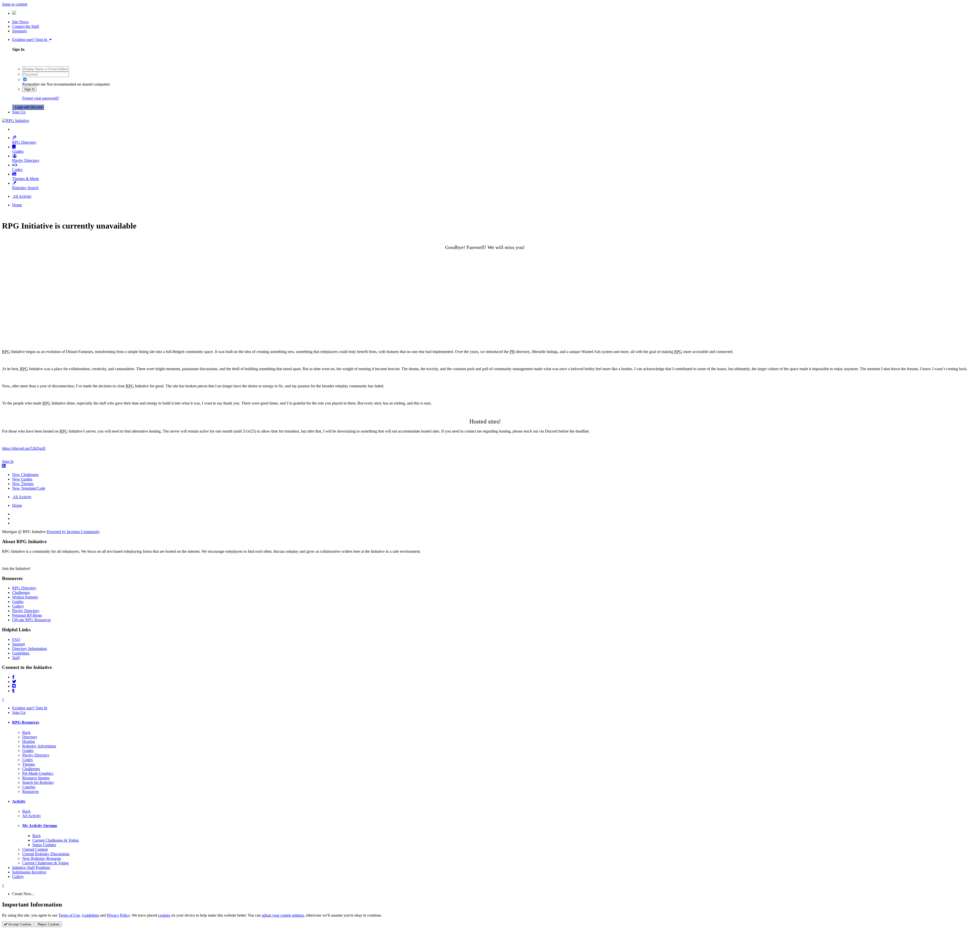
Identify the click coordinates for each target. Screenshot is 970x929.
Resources (30, 791)
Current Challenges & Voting (55, 840)
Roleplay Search (25, 188)
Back (26, 732)
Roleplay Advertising (39, 746)
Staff (16, 658)
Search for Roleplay (38, 782)
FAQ (16, 639)
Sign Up (19, 112)
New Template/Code (28, 488)
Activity (19, 801)
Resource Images (36, 778)
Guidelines (20, 653)
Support (18, 644)
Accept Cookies (19, 924)
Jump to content (14, 4)
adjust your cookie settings (283, 915)
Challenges (21, 592)
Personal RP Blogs (27, 615)
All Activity (31, 816)
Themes (28, 764)
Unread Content (35, 849)
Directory (29, 737)
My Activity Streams (39, 825)
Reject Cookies (48, 924)
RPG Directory (24, 142)
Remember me (33, 84)
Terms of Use (69, 915)
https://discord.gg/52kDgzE (24, 448)
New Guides (22, 479)
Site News (20, 22)
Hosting (28, 741)
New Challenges (25, 474)
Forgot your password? (40, 98)
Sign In (29, 89)
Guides (17, 151)
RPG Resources (25, 722)
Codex (17, 169)
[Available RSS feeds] (4, 466)
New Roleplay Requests (41, 858)
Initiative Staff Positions (31, 867)
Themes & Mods (25, 179)
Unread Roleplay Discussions (45, 854)
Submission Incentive (29, 872)
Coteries (28, 787)
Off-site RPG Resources (31, 620)
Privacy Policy (118, 915)
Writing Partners (25, 597)
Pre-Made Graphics (37, 773)
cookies (164, 915)
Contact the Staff (25, 26)
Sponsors (19, 31)
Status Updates (44, 845)
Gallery (18, 606)
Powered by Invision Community (73, 532)
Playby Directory (25, 160)
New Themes (23, 484)
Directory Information (29, 648)
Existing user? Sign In (30, 39)
